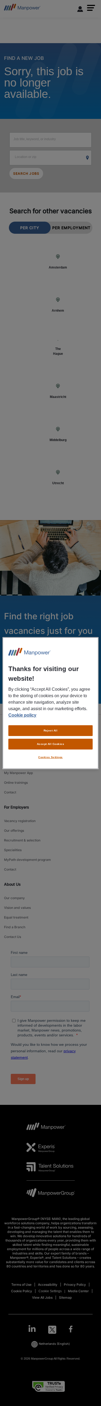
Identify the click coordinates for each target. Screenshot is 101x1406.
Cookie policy (22, 715)
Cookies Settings (50, 757)
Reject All (51, 730)
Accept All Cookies (50, 743)
